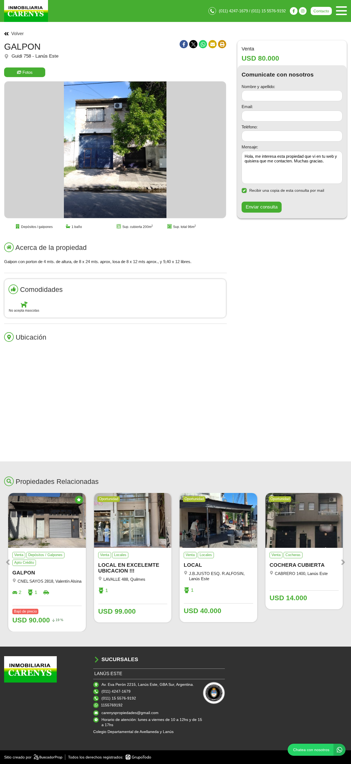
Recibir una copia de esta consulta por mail (286, 190)
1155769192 (112, 705)
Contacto (321, 11)
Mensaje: (250, 147)
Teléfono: (249, 126)
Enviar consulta (262, 207)
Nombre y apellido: (258, 86)
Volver (17, 34)
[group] (115, 149)
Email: (247, 106)
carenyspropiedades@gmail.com (129, 713)
